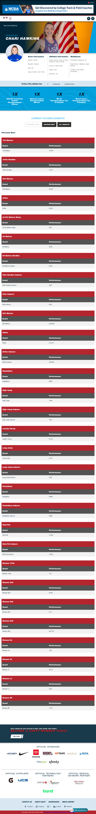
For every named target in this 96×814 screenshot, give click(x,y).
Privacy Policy (48, 812)
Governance (53, 802)
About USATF (40, 802)
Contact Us (27, 802)
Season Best (49, 124)
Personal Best (33, 124)
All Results (64, 124)
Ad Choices (71, 812)
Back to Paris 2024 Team (10, 25)
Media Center (68, 802)
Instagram (56, 84)
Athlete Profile (69, 84)
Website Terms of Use (59, 812)
